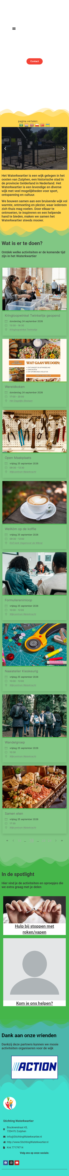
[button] (14, 28)
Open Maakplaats (18, 458)
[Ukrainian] (47, 125)
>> (62, 841)
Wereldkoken (15, 387)
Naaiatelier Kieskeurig (21, 671)
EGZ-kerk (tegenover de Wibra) (26, 543)
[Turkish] (42, 125)
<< (7, 841)
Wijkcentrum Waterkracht (23, 472)
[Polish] (36, 125)
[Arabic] (20, 125)
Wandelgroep (15, 742)
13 (19, 840)
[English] (31, 125)
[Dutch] (26, 125)
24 (50, 840)
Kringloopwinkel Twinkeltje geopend (32, 315)
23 (43, 840)
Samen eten (14, 813)
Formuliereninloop (18, 600)
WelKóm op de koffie (20, 529)
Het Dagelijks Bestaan (21, 401)
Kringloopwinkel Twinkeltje (23, 329)
